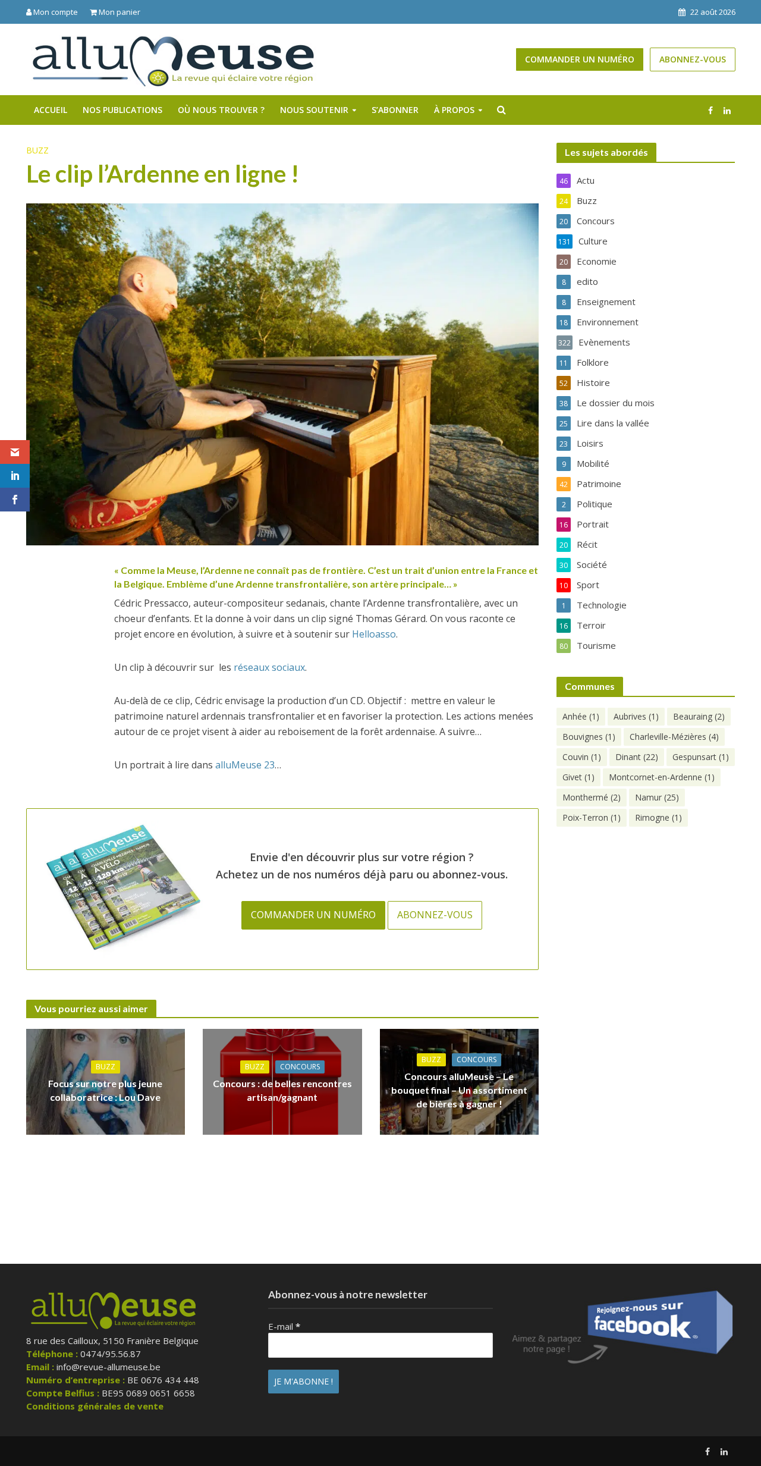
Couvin (581, 756)
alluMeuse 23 (245, 764)
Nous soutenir (314, 109)
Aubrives (636, 716)
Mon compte (55, 12)
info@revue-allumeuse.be (108, 1367)
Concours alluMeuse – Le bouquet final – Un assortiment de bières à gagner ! (459, 1090)
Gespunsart (700, 756)
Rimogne (658, 817)
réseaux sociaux (269, 667)
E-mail (284, 1326)
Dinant (636, 756)
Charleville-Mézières (674, 736)
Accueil (50, 109)
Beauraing (699, 716)
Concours (300, 1067)
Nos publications (122, 109)
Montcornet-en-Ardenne (662, 777)
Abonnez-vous (692, 59)
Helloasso (374, 634)
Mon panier (118, 12)
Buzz (37, 150)
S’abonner (395, 109)
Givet (578, 777)
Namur (657, 797)
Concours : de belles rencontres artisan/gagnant (282, 1090)
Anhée (580, 716)
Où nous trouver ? (221, 109)
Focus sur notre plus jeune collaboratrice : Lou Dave (105, 1090)
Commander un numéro (579, 59)
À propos (454, 109)
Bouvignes (588, 736)
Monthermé (591, 797)
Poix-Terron (591, 817)
